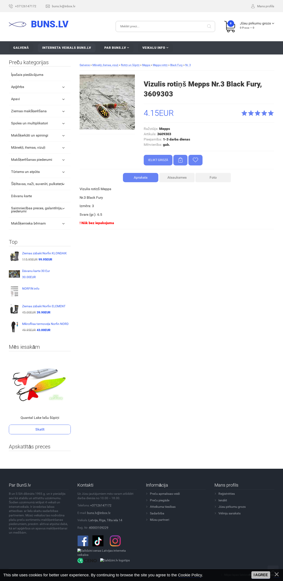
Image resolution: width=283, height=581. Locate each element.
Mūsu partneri (159, 519)
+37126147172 (100, 505)
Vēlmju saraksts (229, 513)
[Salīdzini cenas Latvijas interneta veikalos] (105, 552)
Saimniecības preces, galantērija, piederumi (36, 209)
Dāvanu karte (21, 196)
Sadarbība (157, 513)
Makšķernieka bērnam (28, 223)
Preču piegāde (159, 500)
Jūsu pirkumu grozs (232, 506)
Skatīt (39, 429)
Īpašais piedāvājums (27, 75)
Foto (213, 177)
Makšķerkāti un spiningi (29, 135)
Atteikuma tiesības (163, 506)
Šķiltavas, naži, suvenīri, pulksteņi (37, 184)
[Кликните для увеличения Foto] (107, 102)
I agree (261, 575)
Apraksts (140, 177)
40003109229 (98, 527)
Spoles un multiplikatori (29, 123)
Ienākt (222, 500)
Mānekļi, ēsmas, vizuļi (28, 147)
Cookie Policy (190, 575)
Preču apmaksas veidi (165, 493)
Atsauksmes (177, 177)
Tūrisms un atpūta (25, 172)
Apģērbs (17, 87)
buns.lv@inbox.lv (99, 513)
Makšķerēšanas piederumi (31, 159)
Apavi (15, 99)
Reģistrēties (226, 493)
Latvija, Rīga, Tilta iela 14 (105, 520)
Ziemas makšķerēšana (29, 111)
